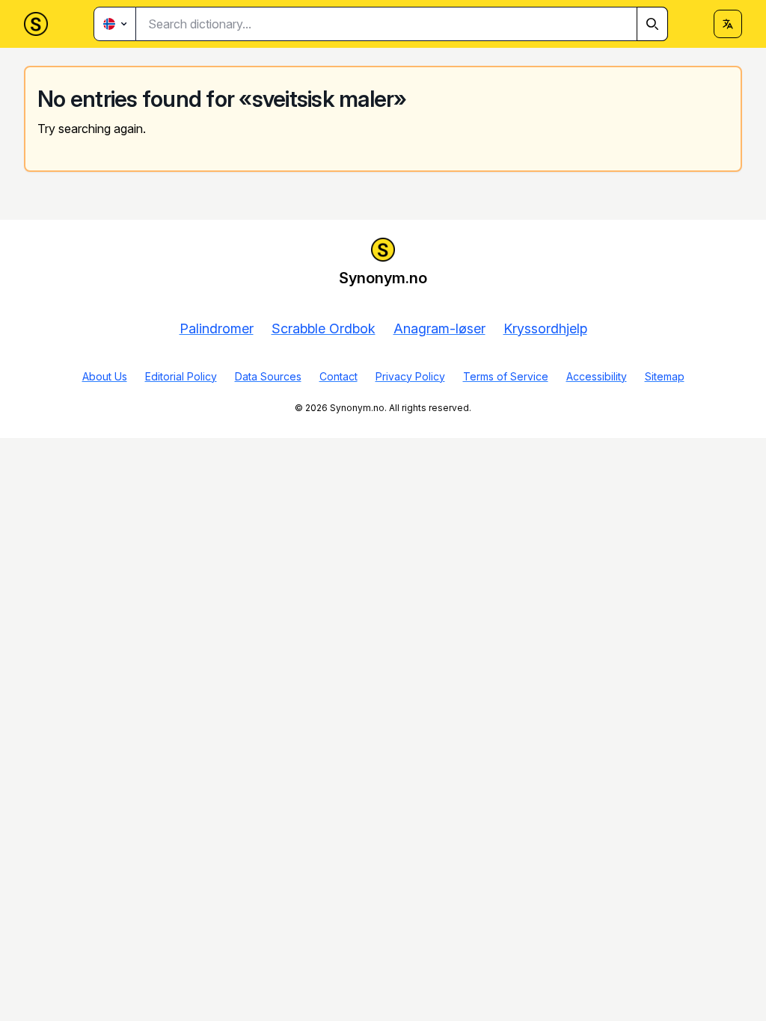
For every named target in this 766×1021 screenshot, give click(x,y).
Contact (338, 376)
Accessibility (596, 376)
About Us (104, 376)
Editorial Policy (181, 376)
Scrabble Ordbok (324, 328)
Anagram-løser (439, 328)
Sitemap (664, 376)
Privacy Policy (410, 376)
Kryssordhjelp (545, 328)
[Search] (652, 24)
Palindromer (217, 328)
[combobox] (402, 24)
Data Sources (268, 376)
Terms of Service (505, 376)
